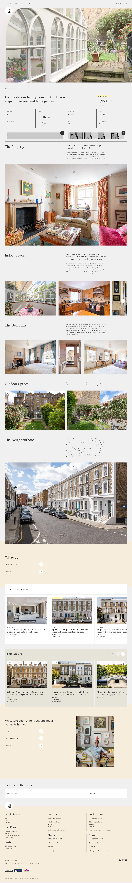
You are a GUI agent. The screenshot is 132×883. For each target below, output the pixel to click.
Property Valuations (11, 738)
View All (111, 654)
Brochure (115, 87)
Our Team (8, 731)
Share (125, 87)
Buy (16, 3)
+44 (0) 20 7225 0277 (11, 564)
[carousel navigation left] (123, 296)
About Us (8, 745)
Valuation (31, 3)
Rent (22, 3)
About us (8, 571)
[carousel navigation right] (123, 301)
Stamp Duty (104, 87)
